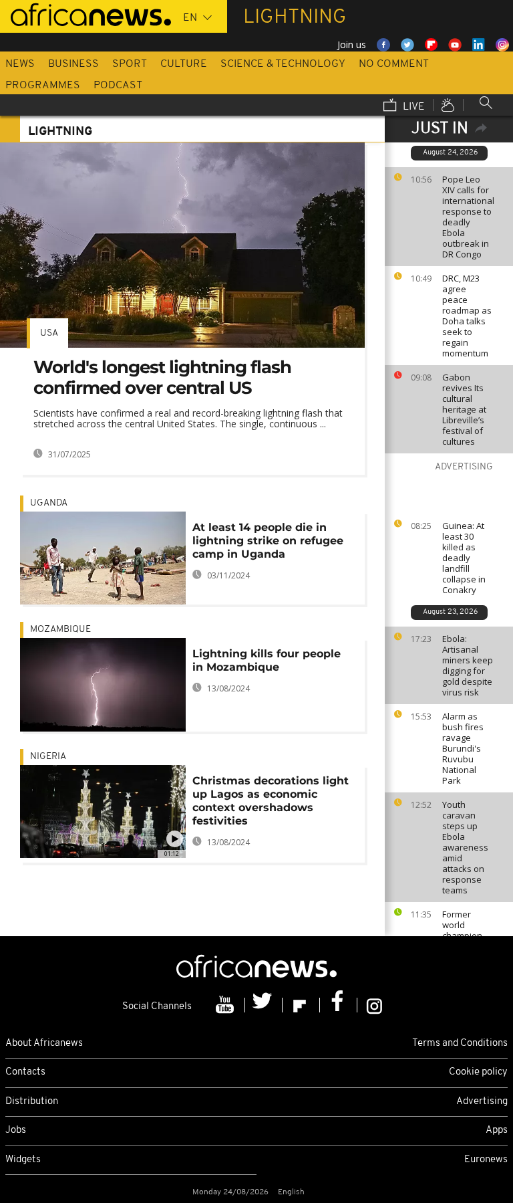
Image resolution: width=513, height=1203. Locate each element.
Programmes (42, 85)
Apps (497, 1130)
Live (412, 107)
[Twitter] (264, 1005)
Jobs (15, 1130)
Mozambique (60, 630)
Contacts (25, 1072)
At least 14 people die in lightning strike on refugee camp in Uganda (267, 540)
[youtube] (226, 1005)
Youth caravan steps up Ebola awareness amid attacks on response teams (465, 847)
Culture (183, 64)
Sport (129, 64)
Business (73, 64)
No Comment (394, 64)
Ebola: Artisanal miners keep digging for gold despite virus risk (467, 665)
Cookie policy (478, 1072)
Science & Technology (282, 64)
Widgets (23, 1160)
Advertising (482, 1102)
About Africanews (44, 1043)
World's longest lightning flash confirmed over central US (162, 377)
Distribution (31, 1102)
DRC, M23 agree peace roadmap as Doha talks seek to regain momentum (467, 315)
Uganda (48, 503)
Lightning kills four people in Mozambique (266, 660)
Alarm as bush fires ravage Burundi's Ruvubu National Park (463, 748)
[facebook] (338, 1005)
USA (49, 333)
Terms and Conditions (460, 1043)
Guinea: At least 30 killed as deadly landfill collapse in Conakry (464, 557)
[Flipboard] (301, 1005)
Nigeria (48, 757)
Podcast (118, 85)
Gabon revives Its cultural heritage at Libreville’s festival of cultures (464, 409)
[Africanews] (85, 13)
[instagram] (374, 1005)
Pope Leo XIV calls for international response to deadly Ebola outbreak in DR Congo (468, 216)
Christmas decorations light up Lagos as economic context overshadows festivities (270, 800)
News (20, 64)
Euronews (486, 1160)
